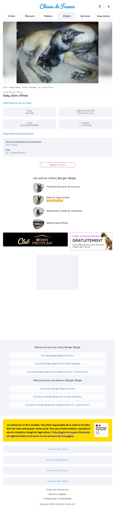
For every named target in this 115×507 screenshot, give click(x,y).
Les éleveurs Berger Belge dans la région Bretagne (57, 396)
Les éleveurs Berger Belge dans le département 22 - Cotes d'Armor (57, 405)
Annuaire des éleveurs (57, 459)
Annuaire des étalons (57, 470)
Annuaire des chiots (58, 449)
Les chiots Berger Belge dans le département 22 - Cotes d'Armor (57, 372)
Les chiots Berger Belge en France (57, 355)
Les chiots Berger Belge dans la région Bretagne (57, 363)
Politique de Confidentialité (57, 498)
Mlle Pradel (11, 145)
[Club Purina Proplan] (35, 239)
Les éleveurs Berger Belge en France (57, 388)
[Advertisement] (57, 272)
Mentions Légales (58, 494)
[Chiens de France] (57, 6)
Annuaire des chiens (57, 481)
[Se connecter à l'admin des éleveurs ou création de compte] (108, 6)
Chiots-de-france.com (57, 489)
